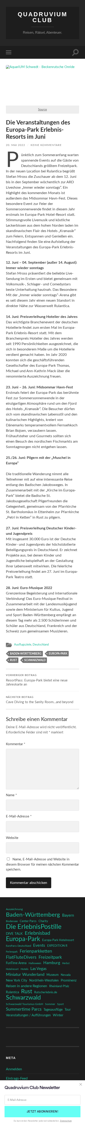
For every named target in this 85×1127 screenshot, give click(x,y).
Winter (58, 1015)
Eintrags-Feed (17, 1078)
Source (42, 109)
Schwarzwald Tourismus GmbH (24, 1004)
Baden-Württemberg (25, 653)
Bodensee (12, 921)
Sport (60, 1004)
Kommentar (15, 744)
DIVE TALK (14, 933)
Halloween (35, 963)
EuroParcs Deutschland (18, 946)
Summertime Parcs (23, 1009)
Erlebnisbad (37, 933)
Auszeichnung (14, 909)
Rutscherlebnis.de (45, 992)
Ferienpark (12, 952)
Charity (43, 921)
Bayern (68, 915)
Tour (68, 1009)
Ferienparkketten (36, 951)
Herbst (66, 963)
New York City (16, 980)
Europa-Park (58, 653)
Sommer (50, 1004)
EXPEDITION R (57, 945)
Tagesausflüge (53, 1009)
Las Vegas (38, 969)
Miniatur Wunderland (25, 975)
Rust (13, 660)
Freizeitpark (50, 957)
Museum (52, 975)
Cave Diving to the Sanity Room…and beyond (39, 700)
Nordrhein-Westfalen (44, 980)
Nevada (65, 975)
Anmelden (14, 1069)
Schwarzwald (35, 660)
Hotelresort (12, 969)
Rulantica (12, 992)
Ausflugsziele (22, 644)
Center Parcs (28, 921)
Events (39, 945)
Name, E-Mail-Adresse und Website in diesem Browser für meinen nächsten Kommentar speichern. (42, 864)
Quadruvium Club (43, 17)
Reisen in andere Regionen (26, 986)
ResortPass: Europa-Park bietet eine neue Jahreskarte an (37, 680)
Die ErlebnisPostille (33, 927)
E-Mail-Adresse (19, 816)
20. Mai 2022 (15, 145)
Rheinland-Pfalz (59, 986)
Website (12, 838)
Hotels (24, 969)
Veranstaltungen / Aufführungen (28, 1015)
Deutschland (41, 644)
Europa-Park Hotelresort (58, 940)
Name (11, 795)
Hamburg (51, 963)
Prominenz (69, 980)
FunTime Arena (16, 963)
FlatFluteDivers (21, 957)
